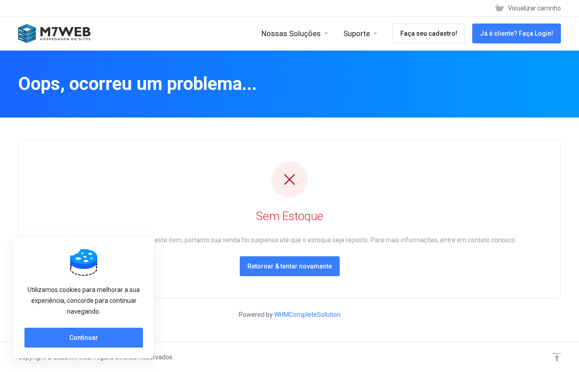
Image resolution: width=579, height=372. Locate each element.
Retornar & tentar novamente (289, 266)
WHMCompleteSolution (307, 314)
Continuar (83, 337)
